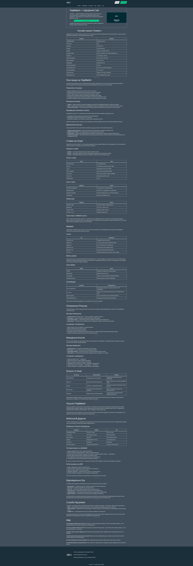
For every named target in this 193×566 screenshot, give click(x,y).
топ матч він (93, 127)
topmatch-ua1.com (101, 41)
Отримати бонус (86, 20)
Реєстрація (123, 2)
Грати (117, 2)
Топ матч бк (68, 406)
